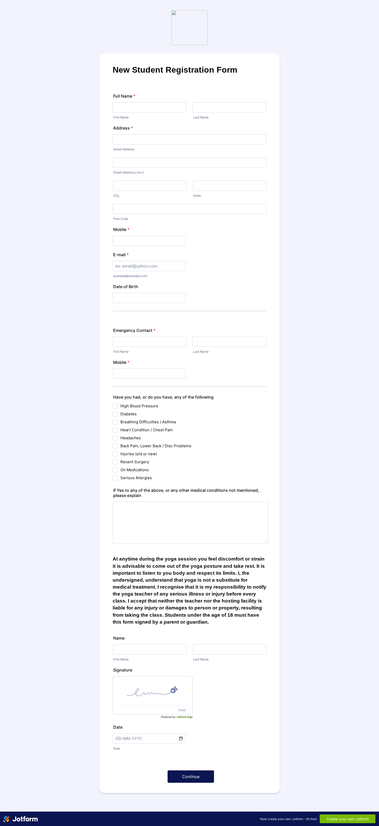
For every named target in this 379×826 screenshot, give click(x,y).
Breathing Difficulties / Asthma (148, 421)
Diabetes (128, 413)
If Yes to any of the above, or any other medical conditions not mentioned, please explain (186, 493)
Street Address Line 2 (128, 172)
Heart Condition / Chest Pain (146, 429)
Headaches (130, 437)
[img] (152, 691)
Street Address (123, 149)
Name (119, 638)
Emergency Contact (134, 330)
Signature (122, 670)
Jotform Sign (184, 716)
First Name (121, 117)
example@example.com (130, 276)
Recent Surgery (134, 461)
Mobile (121, 229)
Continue (191, 776)
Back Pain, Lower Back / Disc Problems (155, 445)
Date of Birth (125, 286)
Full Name (124, 96)
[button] (181, 738)
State (197, 195)
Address (123, 128)
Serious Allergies (136, 477)
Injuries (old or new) (138, 453)
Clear (182, 710)
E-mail (121, 254)
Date (116, 748)
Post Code (120, 219)
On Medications (134, 469)
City (116, 195)
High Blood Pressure (139, 405)
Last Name (201, 117)
